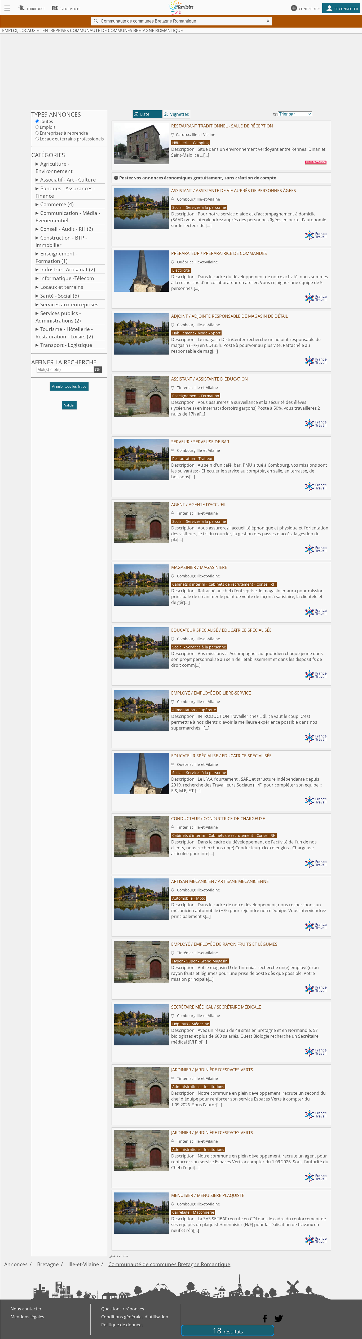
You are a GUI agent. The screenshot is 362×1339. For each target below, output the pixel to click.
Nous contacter (26, 1309)
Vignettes (176, 114)
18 (228, 1330)
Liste (141, 114)
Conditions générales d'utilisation (134, 1317)
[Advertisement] (181, 71)
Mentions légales (27, 1317)
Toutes (46, 121)
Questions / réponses (122, 1309)
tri (275, 114)
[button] (69, 388)
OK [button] (98, 370)
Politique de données (122, 1325)
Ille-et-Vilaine (83, 1264)
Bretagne (48, 1264)
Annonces (16, 1264)
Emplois (48, 127)
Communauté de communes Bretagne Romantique (169, 1264)
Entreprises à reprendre (64, 133)
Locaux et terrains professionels (72, 139)
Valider (69, 405)
